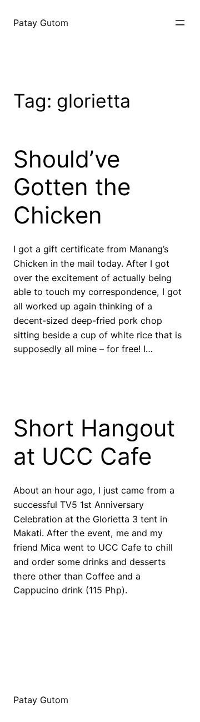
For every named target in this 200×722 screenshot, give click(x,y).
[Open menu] (180, 22)
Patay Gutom (40, 22)
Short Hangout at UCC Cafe (94, 442)
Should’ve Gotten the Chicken (72, 187)
